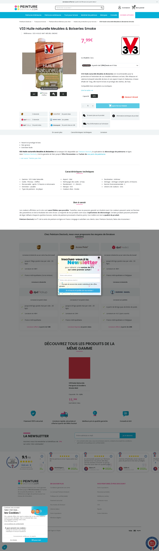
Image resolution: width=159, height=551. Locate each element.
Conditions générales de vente (60, 488)
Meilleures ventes (103, 496)
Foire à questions (55, 513)
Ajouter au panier (118, 105)
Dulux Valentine (102, 513)
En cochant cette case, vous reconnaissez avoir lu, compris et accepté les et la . (104, 442)
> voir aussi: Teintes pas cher (30, 158)
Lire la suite (86, 90)
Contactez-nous (102, 500)
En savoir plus (57, 132)
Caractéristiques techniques (81, 132)
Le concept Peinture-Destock (59, 492)
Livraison (103, 132)
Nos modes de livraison (57, 505)
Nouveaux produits (103, 492)
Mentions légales (55, 518)
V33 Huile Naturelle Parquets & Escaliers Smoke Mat (77, 385)
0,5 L (94, 96)
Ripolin (99, 509)
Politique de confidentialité (59, 496)
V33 (98, 505)
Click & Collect (54, 509)
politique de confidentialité (95, 443)
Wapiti (58, 530)
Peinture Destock (85, 151)
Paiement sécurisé (56, 500)
